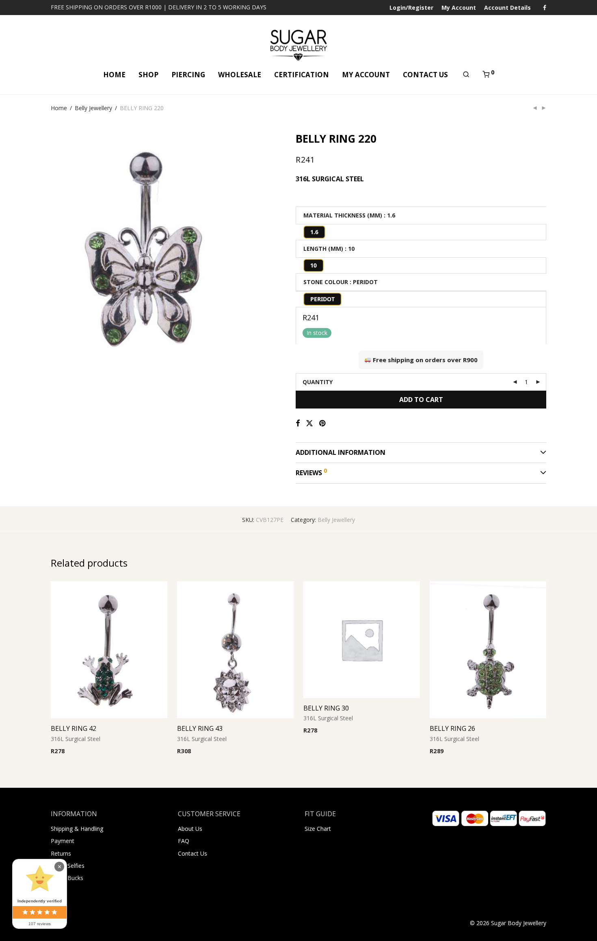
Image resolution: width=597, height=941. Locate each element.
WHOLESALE (239, 74)
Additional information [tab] (340, 452)
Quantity (318, 382)
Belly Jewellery (93, 108)
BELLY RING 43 (200, 728)
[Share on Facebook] (298, 423)
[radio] (314, 232)
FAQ (183, 841)
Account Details (507, 8)
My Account (458, 8)
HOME (114, 74)
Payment (62, 841)
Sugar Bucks (67, 878)
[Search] (466, 74)
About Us (190, 828)
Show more (105, 752)
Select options (67, 752)
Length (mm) (323, 248)
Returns (61, 853)
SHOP (148, 74)
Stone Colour (325, 282)
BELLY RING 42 (73, 728)
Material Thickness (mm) (342, 215)
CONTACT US (425, 74)
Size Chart (318, 828)
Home (59, 108)
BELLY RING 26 (452, 728)
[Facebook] (544, 7)
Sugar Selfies (67, 865)
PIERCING (188, 74)
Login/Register (411, 8)
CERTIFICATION (301, 74)
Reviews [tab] (311, 472)
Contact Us (192, 853)
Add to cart (421, 399)
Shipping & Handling (77, 828)
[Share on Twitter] (309, 423)
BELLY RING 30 (326, 708)
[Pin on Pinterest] (323, 423)
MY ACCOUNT (366, 74)
